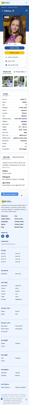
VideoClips (4, 221)
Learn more (16, 403)
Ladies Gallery (5, 219)
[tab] (7, 72)
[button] (14, 29)
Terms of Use (19, 219)
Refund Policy (19, 227)
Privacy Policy (19, 224)
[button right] (26, 72)
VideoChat (4, 216)
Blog (2, 227)
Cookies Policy (19, 221)
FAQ (16, 216)
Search (3, 224)
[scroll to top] (21, 196)
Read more (6, 167)
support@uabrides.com (8, 244)
